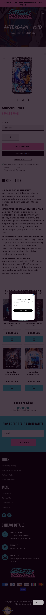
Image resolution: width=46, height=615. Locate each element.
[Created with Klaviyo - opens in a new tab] (23, 320)
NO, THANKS (23, 314)
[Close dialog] (33, 295)
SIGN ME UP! (22, 310)
